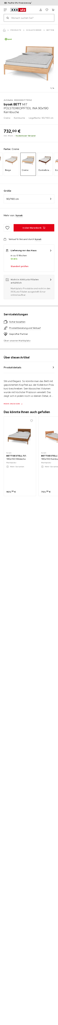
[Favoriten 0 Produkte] (47, 10)
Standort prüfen (19, 266)
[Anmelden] (41, 10)
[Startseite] (4, 30)
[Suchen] (7, 18)
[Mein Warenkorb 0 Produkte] (53, 10)
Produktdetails (12, 367)
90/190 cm (12, 198)
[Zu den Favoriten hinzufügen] (7, 227)
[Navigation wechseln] (5, 10)
